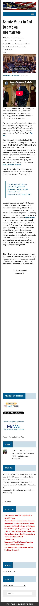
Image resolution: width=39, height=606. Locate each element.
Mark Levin (30, 217)
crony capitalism (17, 38)
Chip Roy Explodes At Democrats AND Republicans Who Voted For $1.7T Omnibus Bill (19, 485)
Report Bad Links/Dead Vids (13, 437)
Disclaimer (7, 501)
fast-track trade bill (10, 41)
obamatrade (23, 41)
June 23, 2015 (26, 194)
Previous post (21, 270)
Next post (18, 273)
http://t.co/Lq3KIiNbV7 (16, 187)
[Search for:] (19, 593)
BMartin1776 (15, 76)
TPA (4, 52)
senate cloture (8, 44)
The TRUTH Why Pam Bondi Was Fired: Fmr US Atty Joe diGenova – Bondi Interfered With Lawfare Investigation (19, 477)
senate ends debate (22, 44)
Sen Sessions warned (12, 164)
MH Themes (30, 604)
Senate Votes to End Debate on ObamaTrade (14, 48)
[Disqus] (19, 307)
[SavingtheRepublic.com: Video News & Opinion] (19, 6)
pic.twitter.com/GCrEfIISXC (18, 189)
